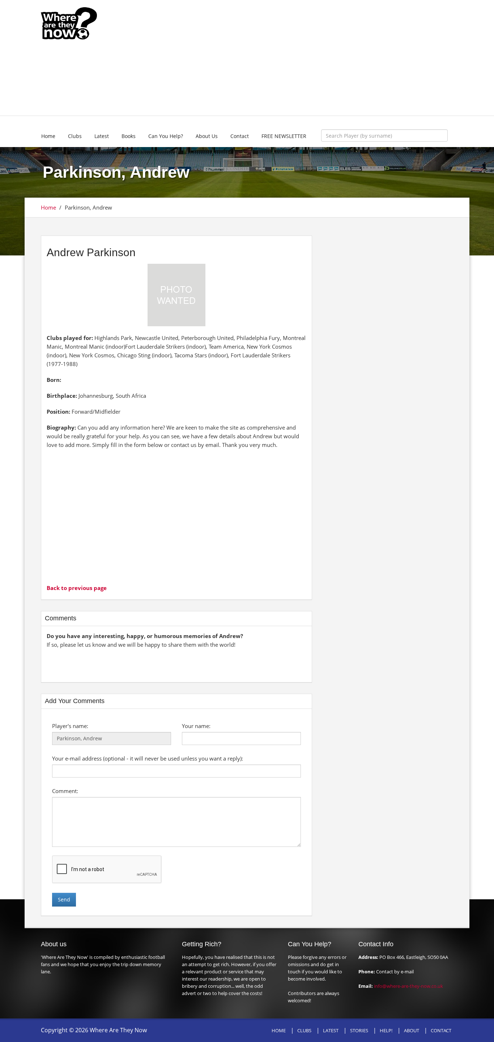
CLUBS (304, 1030)
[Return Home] (69, 22)
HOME (279, 1030)
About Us (207, 136)
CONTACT (441, 1030)
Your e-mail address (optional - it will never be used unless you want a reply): (147, 758)
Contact (239, 136)
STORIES (359, 1030)
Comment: (65, 791)
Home (48, 136)
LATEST (330, 1030)
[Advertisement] (300, 57)
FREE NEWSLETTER (283, 136)
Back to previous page (77, 587)
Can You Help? (165, 136)
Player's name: (70, 725)
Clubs (75, 136)
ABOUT (411, 1030)
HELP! (386, 1030)
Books (129, 136)
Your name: (196, 725)
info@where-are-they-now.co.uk (408, 986)
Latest (101, 136)
